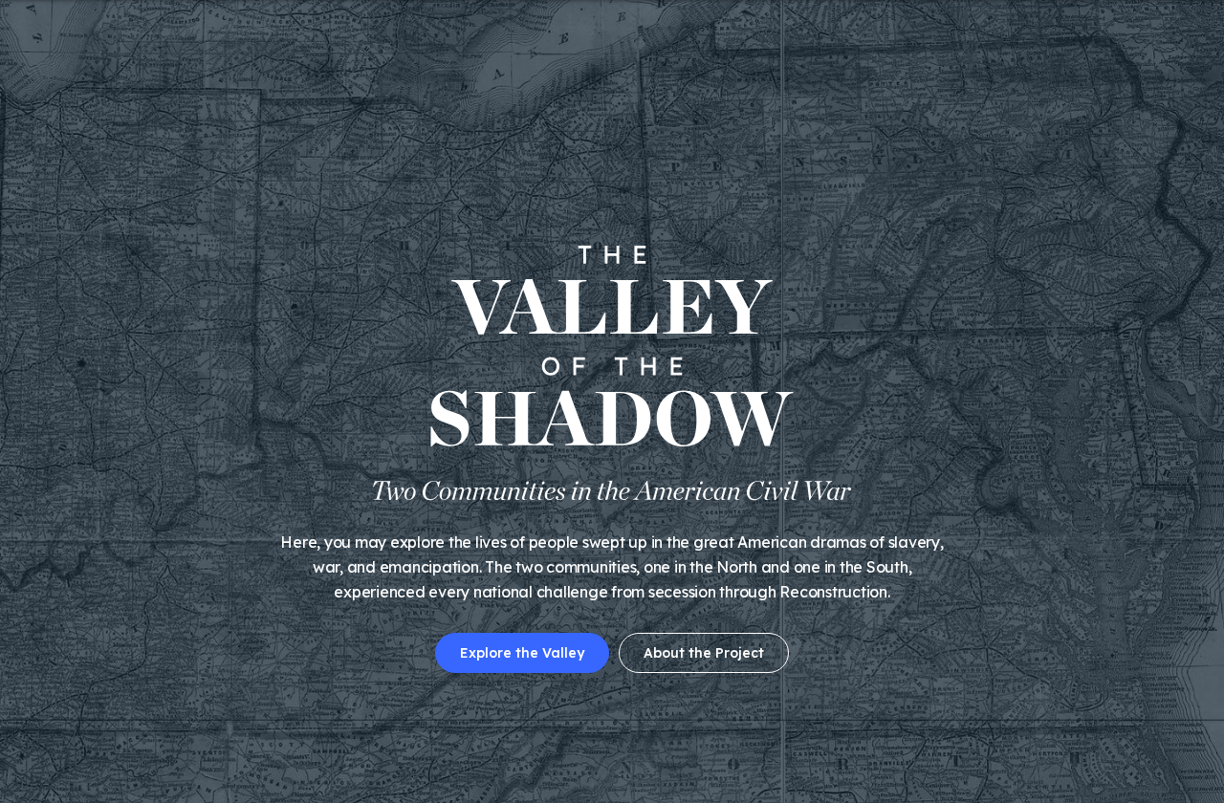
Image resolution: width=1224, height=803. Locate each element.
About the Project (704, 653)
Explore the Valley (522, 653)
